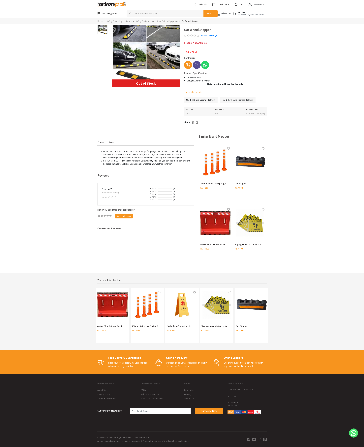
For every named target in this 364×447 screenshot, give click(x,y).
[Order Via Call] (188, 65)
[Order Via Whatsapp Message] (205, 65)
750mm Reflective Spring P (213, 183)
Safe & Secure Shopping (152, 398)
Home (100, 21)
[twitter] (254, 439)
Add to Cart (215, 197)
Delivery (188, 394)
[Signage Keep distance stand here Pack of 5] (250, 223)
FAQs (143, 390)
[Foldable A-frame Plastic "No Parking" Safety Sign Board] (182, 304)
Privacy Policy (103, 394)
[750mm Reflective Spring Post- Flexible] (215, 162)
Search (210, 13)
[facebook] (248, 439)
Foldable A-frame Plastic (179, 326)
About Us (101, 390)
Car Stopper (241, 183)
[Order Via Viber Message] (197, 65)
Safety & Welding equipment (119, 21)
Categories (189, 390)
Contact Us (189, 398)
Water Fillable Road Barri (212, 244)
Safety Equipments (144, 21)
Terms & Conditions (106, 398)
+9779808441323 (258, 14)
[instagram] (259, 439)
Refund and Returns (150, 394)
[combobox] (167, 13)
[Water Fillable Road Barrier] (215, 223)
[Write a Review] (191, 35)
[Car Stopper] (250, 162)
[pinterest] (265, 439)
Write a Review (208, 35)
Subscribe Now (209, 411)
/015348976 (243, 14)
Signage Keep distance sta (248, 244)
